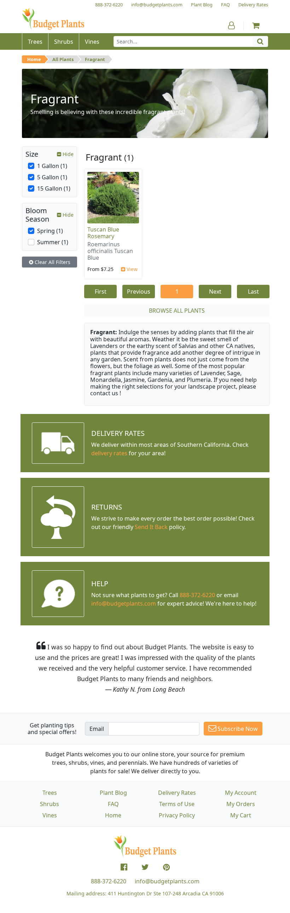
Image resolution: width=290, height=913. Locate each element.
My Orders (240, 804)
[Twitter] (145, 867)
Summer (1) (52, 242)
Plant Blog (113, 793)
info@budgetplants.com (167, 881)
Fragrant (95, 59)
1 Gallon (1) (52, 166)
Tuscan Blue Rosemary (103, 233)
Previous (138, 291)
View (131, 269)
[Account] (231, 25)
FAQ (113, 804)
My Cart (240, 815)
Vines (49, 815)
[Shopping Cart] (256, 25)
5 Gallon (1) (52, 177)
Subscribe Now (237, 729)
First (100, 291)
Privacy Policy (177, 815)
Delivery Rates (177, 793)
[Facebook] (124, 867)
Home (34, 59)
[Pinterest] (166, 867)
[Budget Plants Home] (53, 19)
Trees (49, 793)
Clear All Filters (51, 262)
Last (253, 291)
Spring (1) (50, 231)
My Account (240, 793)
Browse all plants (177, 310)
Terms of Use (177, 804)
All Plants (63, 59)
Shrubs (49, 804)
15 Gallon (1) (53, 188)
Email (96, 729)
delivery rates (109, 453)
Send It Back (151, 527)
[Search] (260, 41)
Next (215, 291)
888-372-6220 (197, 595)
